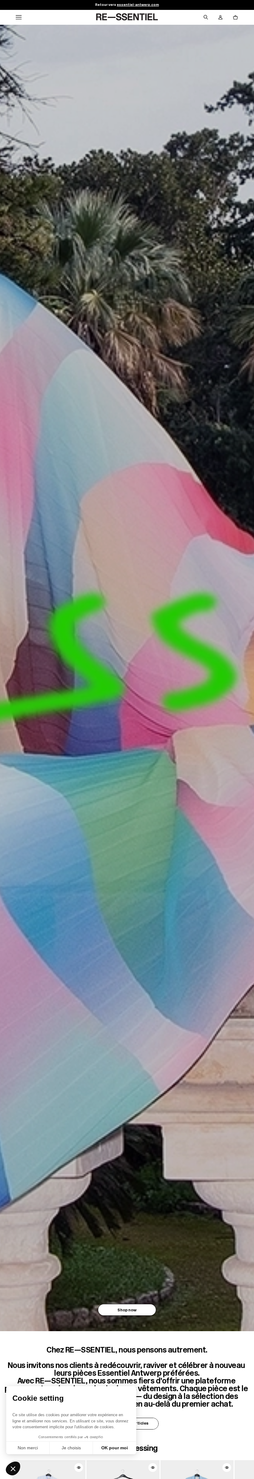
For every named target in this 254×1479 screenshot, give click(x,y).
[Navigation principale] (18, 17)
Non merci (28, 1447)
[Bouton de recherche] (205, 17)
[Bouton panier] (235, 17)
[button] (13, 1468)
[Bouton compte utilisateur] (220, 17)
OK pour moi (114, 1447)
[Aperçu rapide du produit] (78, 1467)
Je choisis (71, 1447)
